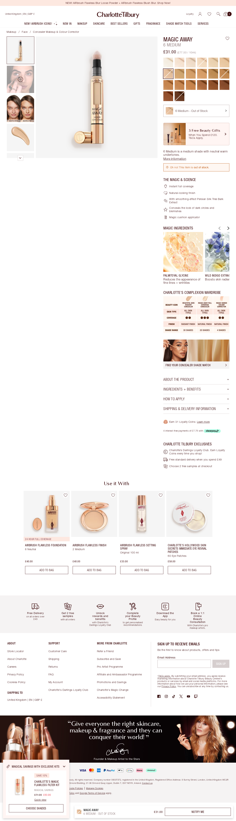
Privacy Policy (15, 674)
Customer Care (57, 651)
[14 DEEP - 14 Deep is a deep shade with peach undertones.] (213, 85)
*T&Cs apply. (164, 676)
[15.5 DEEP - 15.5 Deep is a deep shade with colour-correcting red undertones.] (168, 96)
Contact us (147, 783)
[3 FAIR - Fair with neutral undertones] (191, 62)
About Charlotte (17, 658)
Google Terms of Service (92, 793)
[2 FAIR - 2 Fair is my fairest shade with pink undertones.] (179, 62)
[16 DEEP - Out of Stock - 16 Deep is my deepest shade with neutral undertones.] (179, 96)
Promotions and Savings (112, 682)
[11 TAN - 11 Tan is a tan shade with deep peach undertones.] (168, 85)
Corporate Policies (73, 788)
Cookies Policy (16, 682)
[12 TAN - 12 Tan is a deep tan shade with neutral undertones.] (179, 85)
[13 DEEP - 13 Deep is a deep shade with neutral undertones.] (202, 85)
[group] (183, 258)
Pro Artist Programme (110, 666)
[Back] (219, 228)
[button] (218, 14)
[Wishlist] (209, 14)
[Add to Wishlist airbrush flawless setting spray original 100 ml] (160, 495)
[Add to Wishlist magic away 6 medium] (227, 38)
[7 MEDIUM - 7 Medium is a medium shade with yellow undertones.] (179, 74)
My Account (55, 682)
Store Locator (15, 651)
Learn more (203, 421)
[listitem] (41, 24)
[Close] (64, 766)
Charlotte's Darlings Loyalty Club (68, 689)
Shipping (53, 658)
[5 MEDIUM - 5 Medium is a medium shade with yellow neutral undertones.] (213, 62)
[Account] (200, 14)
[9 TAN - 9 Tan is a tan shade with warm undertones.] (213, 74)
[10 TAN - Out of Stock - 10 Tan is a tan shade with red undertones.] (224, 74)
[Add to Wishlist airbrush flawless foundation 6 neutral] (65, 495)
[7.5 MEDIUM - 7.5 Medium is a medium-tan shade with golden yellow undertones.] (191, 74)
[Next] (227, 228)
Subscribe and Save (109, 658)
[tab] (20, 50)
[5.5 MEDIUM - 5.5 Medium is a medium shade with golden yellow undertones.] (224, 62)
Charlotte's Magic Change (113, 689)
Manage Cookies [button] (94, 788)
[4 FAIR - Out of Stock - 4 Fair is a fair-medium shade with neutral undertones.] (202, 62)
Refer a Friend (105, 651)
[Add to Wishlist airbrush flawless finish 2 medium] (113, 495)
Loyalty (190, 14)
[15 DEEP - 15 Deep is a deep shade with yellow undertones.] (224, 85)
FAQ (51, 674)
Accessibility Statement (111, 697)
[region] (36, 789)
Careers (12, 666)
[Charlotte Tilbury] (118, 14)
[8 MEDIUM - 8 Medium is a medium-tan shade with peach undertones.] (202, 74)
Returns (53, 666)
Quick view (40, 799)
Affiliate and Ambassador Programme (119, 674)
